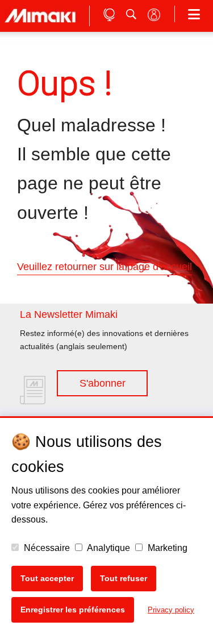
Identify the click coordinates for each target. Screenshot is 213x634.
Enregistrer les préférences (72, 609)
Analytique (107, 548)
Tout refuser (123, 578)
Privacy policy (171, 610)
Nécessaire (46, 548)
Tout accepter (47, 578)
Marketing (166, 548)
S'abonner (103, 383)
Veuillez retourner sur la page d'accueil (104, 266)
